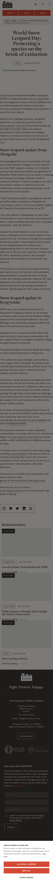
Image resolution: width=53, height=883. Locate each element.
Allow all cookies (26, 864)
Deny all (26, 871)
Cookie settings (26, 877)
